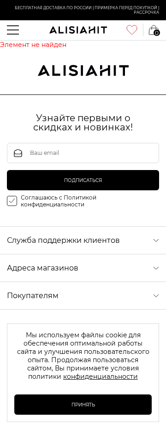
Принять (83, 405)
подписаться (83, 180)
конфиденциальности (100, 376)
